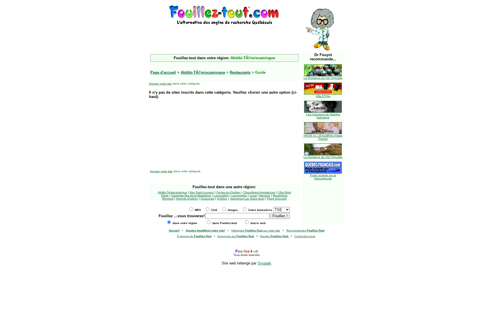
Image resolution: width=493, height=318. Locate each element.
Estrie (165, 195)
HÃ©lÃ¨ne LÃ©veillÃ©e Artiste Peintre (323, 137)
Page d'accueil (276, 198)
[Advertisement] (224, 34)
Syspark (264, 263)
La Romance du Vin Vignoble (323, 77)
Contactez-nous (304, 236)
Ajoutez (274, 236)
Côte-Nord (284, 192)
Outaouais (207, 198)
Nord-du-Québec (187, 198)
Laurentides (239, 195)
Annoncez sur (235, 236)
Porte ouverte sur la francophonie (323, 177)
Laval (253, 195)
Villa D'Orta (323, 96)
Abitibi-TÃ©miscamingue (203, 72)
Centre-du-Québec (228, 192)
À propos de (194, 236)
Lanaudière (221, 195)
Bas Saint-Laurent (202, 192)
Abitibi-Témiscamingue (172, 192)
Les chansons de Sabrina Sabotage (323, 116)
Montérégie (280, 195)
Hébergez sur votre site (255, 230)
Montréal (167, 198)
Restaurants (240, 72)
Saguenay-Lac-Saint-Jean (247, 198)
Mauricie (264, 195)
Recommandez (305, 230)
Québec (222, 198)
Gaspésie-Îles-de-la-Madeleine (191, 195)
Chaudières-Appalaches (259, 192)
